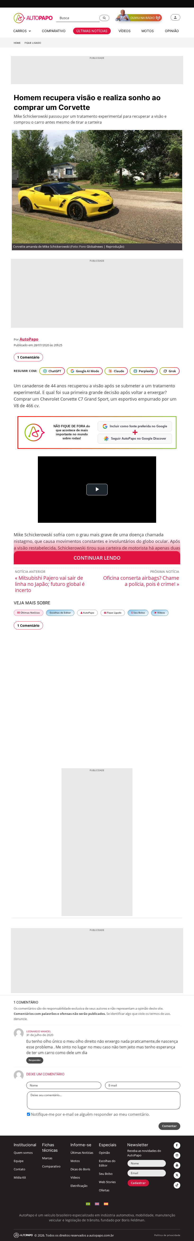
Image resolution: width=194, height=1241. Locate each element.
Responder (35, 1060)
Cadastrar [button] (138, 1183)
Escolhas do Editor (60, 612)
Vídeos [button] (125, 31)
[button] (104, 18)
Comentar (169, 1126)
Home (17, 43)
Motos (75, 1161)
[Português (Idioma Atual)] (88, 1203)
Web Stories (107, 1182)
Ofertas (104, 1190)
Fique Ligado (33, 43)
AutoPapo (29, 339)
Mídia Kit (20, 1178)
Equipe (18, 1161)
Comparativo (51, 1166)
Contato (19, 1169)
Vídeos (161, 612)
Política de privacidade (167, 1235)
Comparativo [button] (54, 31)
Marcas (47, 1158)
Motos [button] (147, 31)
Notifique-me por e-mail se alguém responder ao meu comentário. (90, 1114)
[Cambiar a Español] (105, 1203)
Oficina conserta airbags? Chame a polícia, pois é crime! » (141, 581)
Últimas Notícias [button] (91, 31)
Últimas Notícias (30, 612)
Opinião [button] (172, 31)
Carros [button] (20, 31)
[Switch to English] (97, 1203)
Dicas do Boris (80, 1169)
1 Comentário (28, 357)
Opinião (104, 1153)
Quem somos (23, 1153)
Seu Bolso (139, 612)
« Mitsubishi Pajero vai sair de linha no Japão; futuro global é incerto (50, 584)
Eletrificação (79, 1186)
